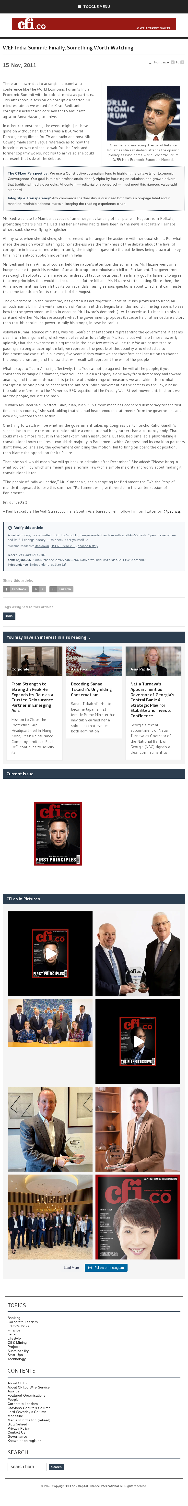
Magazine (15, 1416)
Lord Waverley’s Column (27, 1412)
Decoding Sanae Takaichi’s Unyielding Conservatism (91, 689)
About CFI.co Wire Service (29, 1387)
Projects (14, 1347)
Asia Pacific (81, 669)
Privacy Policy (19, 1428)
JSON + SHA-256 (63, 546)
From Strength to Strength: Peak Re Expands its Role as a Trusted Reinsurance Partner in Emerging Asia (32, 697)
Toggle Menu (96, 7)
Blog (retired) (18, 1424)
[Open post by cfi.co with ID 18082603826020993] (137, 1129)
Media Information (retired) (29, 1420)
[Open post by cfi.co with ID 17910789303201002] (50, 953)
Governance (17, 1436)
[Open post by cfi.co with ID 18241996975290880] (137, 1217)
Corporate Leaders (23, 1322)
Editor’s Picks (18, 1326)
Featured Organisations (27, 1395)
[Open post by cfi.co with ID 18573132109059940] (50, 1041)
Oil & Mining (17, 1342)
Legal (12, 1334)
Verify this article (28, 527)
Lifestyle (14, 1338)
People (13, 1399)
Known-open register (24, 1441)
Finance (14, 1330)
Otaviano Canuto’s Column (29, 1408)
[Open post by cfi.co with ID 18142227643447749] (50, 1129)
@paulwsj (172, 511)
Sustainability (18, 1351)
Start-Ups (15, 1355)
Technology (17, 1359)
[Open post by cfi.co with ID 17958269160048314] (137, 1041)
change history (88, 546)
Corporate (20, 669)
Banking (14, 1318)
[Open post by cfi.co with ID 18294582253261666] (50, 1217)
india (9, 616)
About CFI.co (18, 1383)
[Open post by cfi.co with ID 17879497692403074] (137, 953)
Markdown (42, 546)
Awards (13, 1391)
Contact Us (16, 1432)
